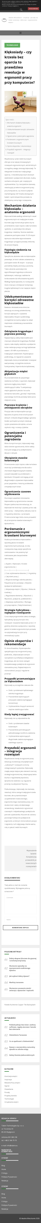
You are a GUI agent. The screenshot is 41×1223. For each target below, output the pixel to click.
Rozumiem (33, 9)
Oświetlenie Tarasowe (18, 1035)
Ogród (6, 1086)
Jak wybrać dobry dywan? (19, 976)
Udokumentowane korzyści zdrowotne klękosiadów (20, 131)
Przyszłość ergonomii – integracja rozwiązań (18, 151)
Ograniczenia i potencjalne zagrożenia (20, 136)
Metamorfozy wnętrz (12, 1083)
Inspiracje (8, 1079)
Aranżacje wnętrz (10, 1076)
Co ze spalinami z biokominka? (21, 1041)
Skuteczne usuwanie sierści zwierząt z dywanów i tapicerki (21, 989)
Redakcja (4, 1181)
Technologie (12, 45)
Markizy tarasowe (16, 982)
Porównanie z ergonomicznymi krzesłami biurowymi (18, 141)
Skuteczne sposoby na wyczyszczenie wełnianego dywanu (19, 968)
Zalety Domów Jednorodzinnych (22, 1055)
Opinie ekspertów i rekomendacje (19, 146)
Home (3, 1169)
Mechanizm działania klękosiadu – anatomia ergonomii (19, 124)
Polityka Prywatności (9, 1177)
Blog (3, 1165)
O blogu (4, 1173)
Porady (7, 1092)
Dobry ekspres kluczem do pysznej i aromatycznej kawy (22, 959)
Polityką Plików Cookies (8, 3)
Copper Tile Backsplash (26, 1005)
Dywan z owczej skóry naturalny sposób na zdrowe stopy (22, 1048)
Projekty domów (10, 1096)
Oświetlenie (8, 1089)
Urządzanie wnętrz (11, 1102)
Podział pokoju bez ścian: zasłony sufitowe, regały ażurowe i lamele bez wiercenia (22, 1027)
